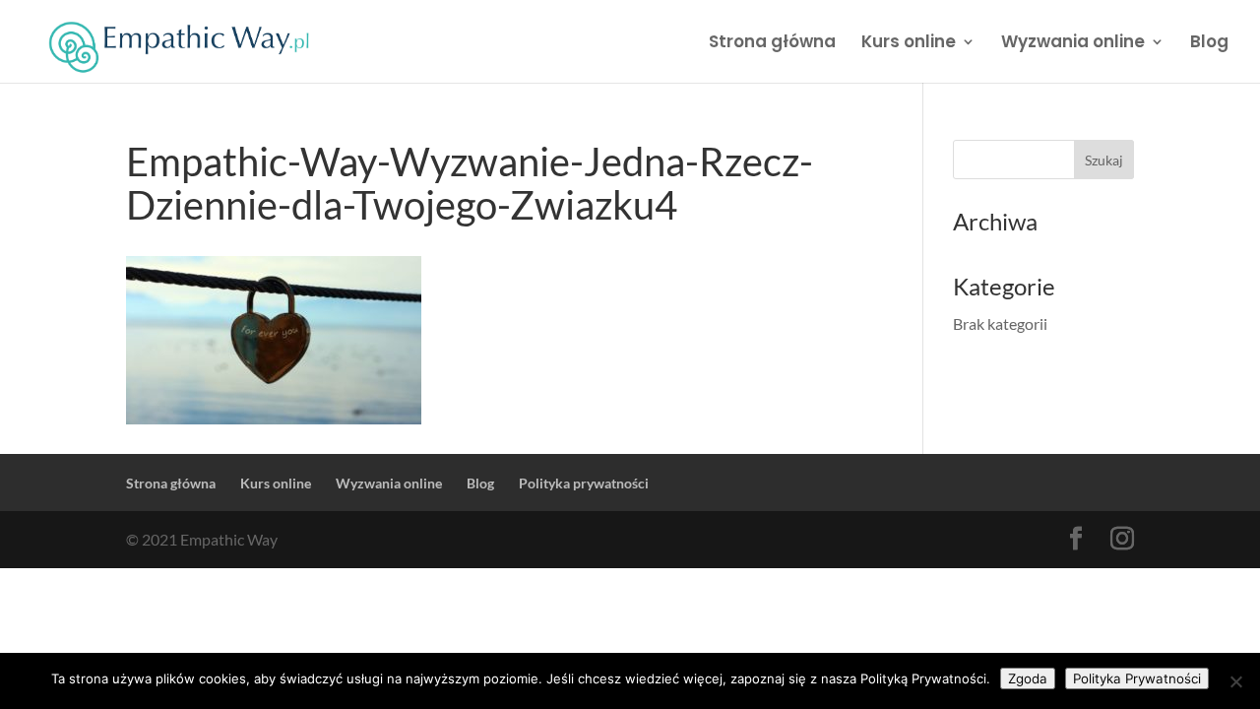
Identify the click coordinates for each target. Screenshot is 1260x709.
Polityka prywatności (584, 483)
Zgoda (1027, 678)
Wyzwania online (1073, 43)
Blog (1209, 43)
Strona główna (772, 43)
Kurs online (908, 43)
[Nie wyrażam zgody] (1235, 681)
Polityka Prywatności (1137, 678)
